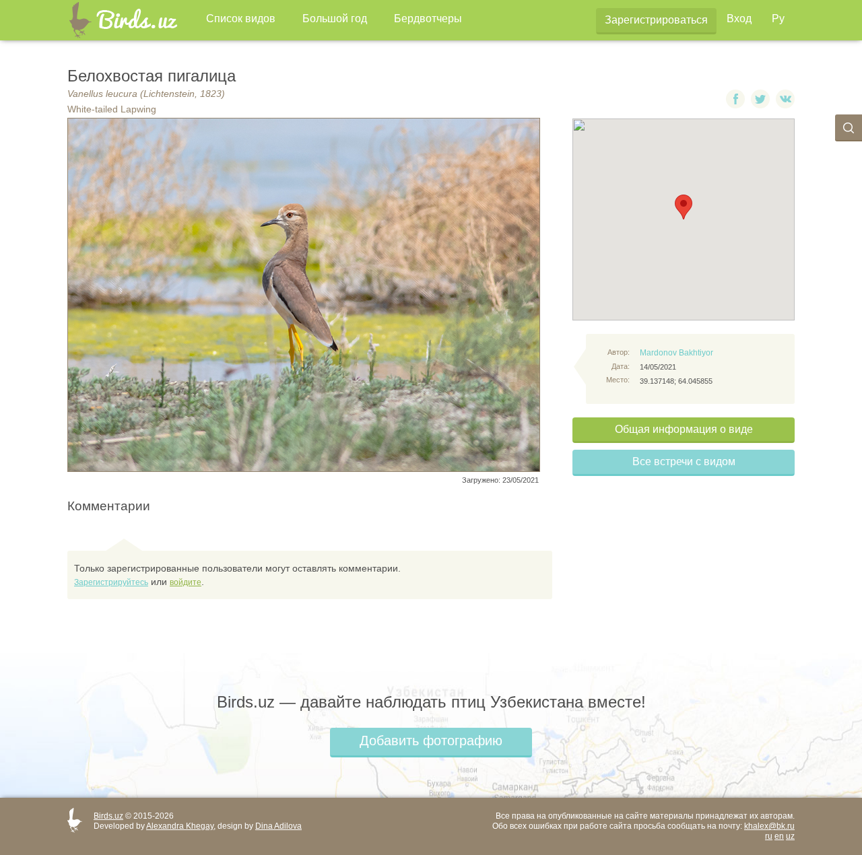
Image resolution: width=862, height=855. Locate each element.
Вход (739, 18)
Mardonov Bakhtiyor (676, 352)
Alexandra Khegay (179, 826)
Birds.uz (108, 816)
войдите (185, 582)
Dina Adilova (278, 826)
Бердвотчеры (428, 18)
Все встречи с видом (683, 461)
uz (790, 836)
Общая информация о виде (684, 429)
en (779, 836)
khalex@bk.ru (769, 826)
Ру (778, 18)
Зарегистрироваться (656, 20)
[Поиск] (848, 127)
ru (768, 836)
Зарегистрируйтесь (111, 582)
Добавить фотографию (431, 740)
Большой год (334, 18)
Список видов (240, 18)
